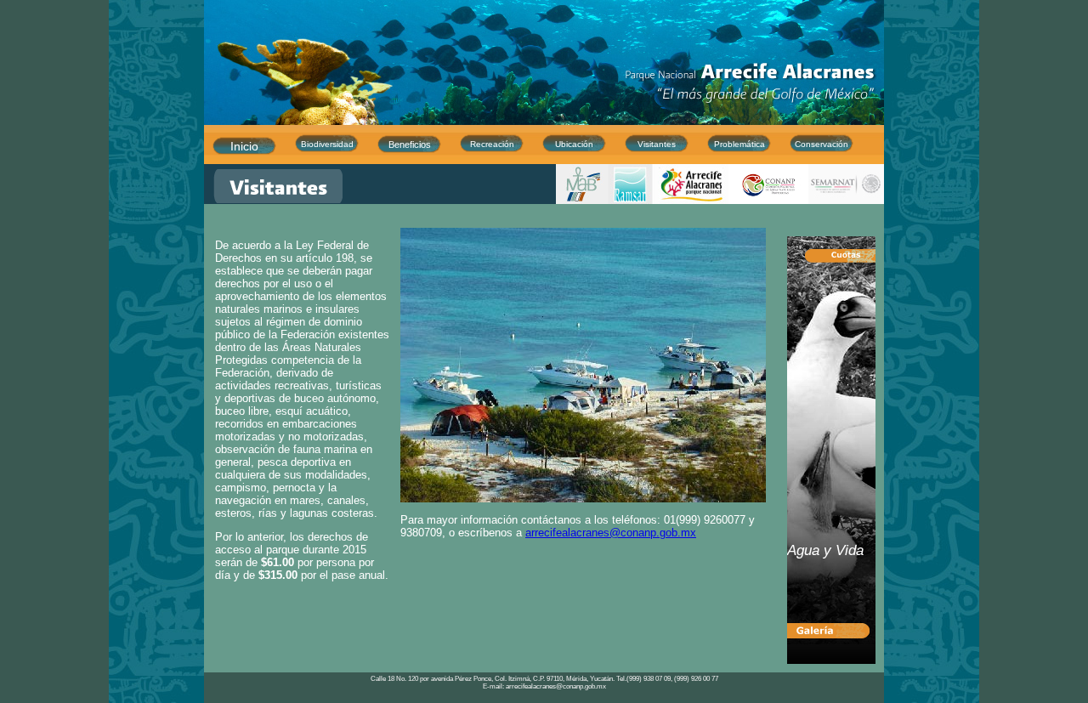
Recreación (492, 144)
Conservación (821, 144)
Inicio (244, 146)
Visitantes (657, 144)
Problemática (739, 144)
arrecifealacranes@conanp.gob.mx (610, 532)
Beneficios (409, 144)
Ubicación (574, 144)
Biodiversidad (327, 144)
